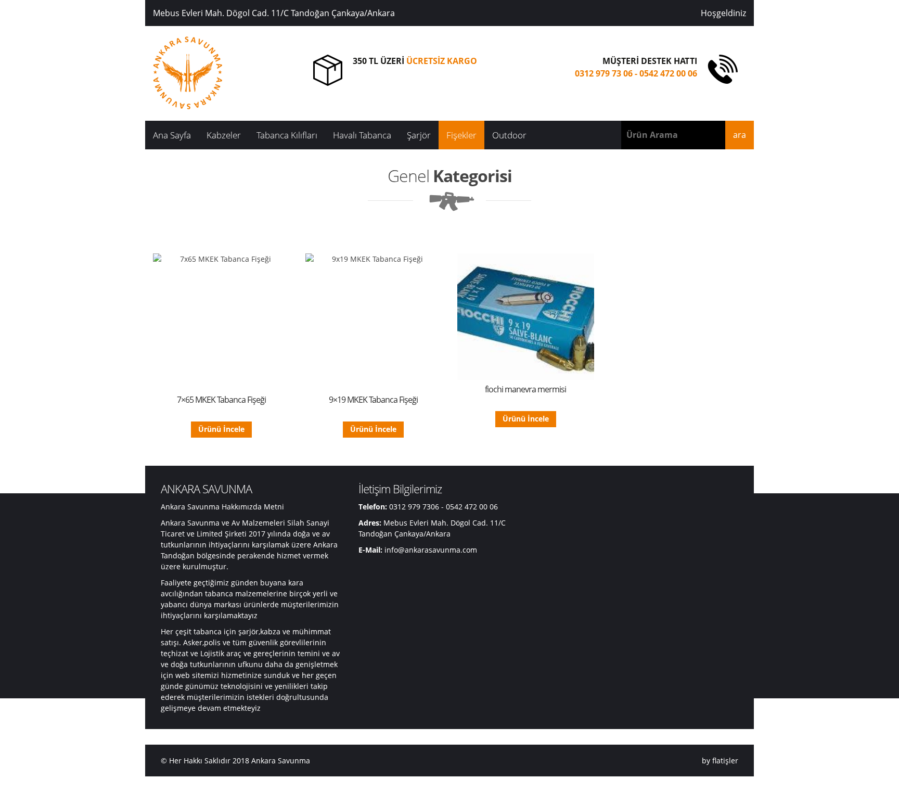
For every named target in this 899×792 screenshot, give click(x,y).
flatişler (725, 760)
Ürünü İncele (221, 429)
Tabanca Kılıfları (286, 135)
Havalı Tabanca (362, 135)
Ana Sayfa (172, 135)
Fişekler (461, 135)
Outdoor (509, 135)
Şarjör (419, 135)
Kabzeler (224, 135)
